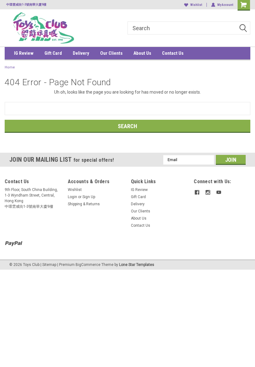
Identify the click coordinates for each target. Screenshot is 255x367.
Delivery (81, 53)
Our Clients (111, 53)
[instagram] (208, 192)
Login (72, 197)
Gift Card (53, 53)
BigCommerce (88, 264)
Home (10, 67)
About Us (142, 53)
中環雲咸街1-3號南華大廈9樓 (25, 4)
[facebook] (197, 192)
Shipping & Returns (84, 204)
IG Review (24, 53)
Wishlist (196, 5)
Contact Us (172, 53)
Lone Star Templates (136, 264)
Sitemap (49, 264)
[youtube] (218, 192)
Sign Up (88, 197)
